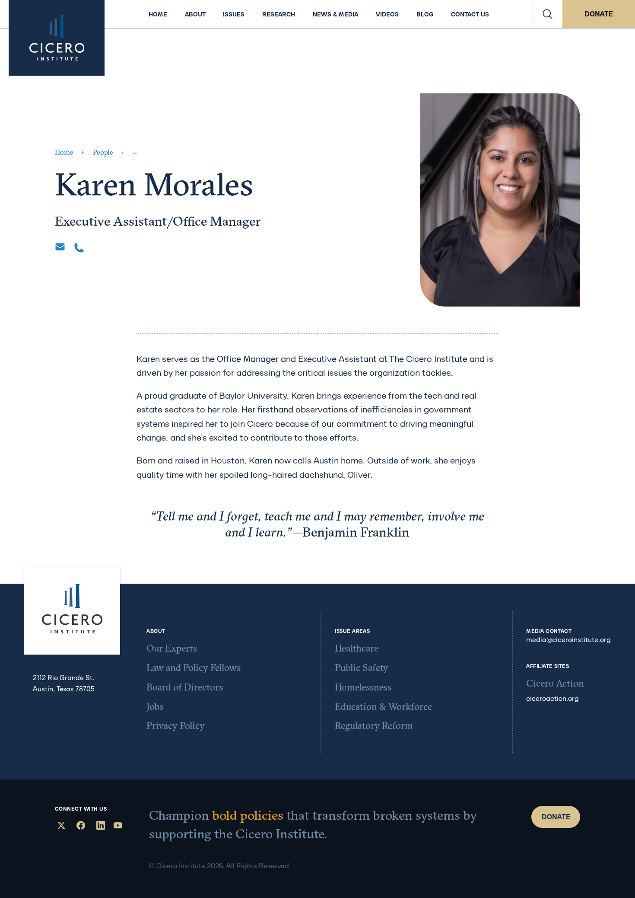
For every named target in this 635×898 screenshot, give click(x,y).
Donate (598, 14)
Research (278, 14)
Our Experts (171, 648)
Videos (387, 14)
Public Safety (361, 667)
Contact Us (470, 14)
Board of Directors (184, 687)
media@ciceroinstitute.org (568, 639)
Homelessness (363, 687)
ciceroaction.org (552, 698)
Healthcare (356, 648)
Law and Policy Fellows (193, 667)
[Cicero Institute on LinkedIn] (99, 826)
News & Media (335, 14)
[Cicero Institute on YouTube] (118, 826)
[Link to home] (57, 38)
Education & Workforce (383, 706)
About (195, 14)
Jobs (154, 706)
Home (158, 14)
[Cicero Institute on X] (60, 826)
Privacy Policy (175, 725)
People (103, 152)
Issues (233, 14)
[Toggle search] (547, 14)
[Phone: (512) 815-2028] (79, 248)
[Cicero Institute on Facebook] (79, 826)
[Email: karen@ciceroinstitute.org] (60, 247)
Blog (424, 14)
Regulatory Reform (374, 725)
